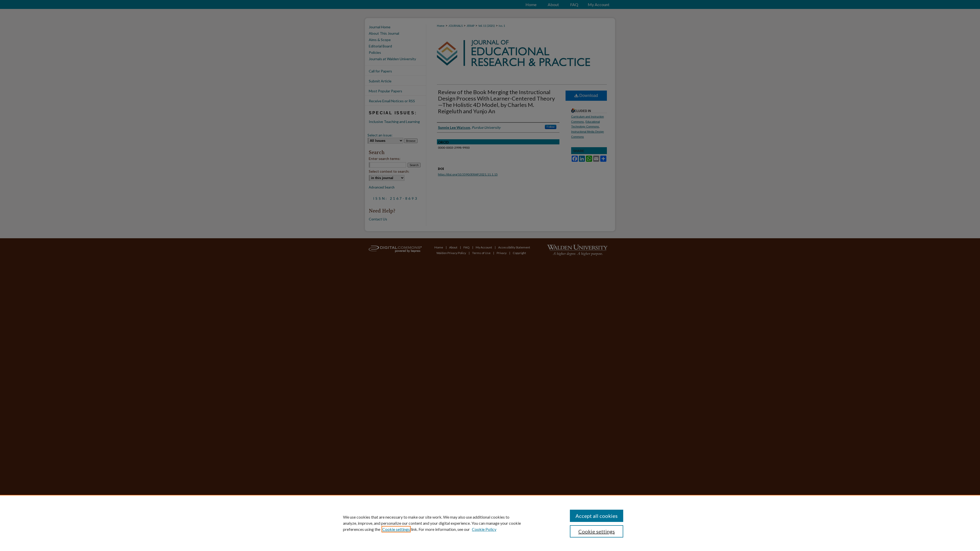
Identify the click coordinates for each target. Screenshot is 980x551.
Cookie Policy (484, 529)
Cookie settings (396, 529)
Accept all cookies (596, 516)
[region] (490, 523)
